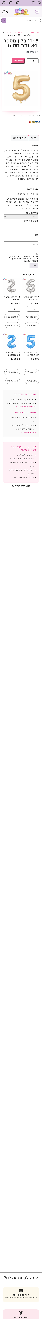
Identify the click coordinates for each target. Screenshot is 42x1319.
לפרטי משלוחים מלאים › (26, 407)
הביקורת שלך (29, 221)
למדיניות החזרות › (28, 432)
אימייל (33, 244)
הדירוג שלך (32, 213)
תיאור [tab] (33, 138)
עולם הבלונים (23, 33)
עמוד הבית (35, 33)
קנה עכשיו (32, 325)
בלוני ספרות (11, 33)
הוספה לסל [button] (31, 317)
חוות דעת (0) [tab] (19, 138)
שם (35, 235)
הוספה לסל (18, 61)
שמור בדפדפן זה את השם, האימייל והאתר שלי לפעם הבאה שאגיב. (23, 259)
